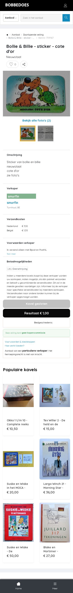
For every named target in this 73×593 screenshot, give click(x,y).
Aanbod (16, 34)
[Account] (65, 5)
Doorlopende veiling (33, 34)
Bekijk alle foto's (36, 120)
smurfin (12, 203)
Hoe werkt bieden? (14, 345)
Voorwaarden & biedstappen (20, 341)
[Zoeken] (66, 18)
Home (18, 588)
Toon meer (11, 254)
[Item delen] (23, 64)
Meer (55, 588)
